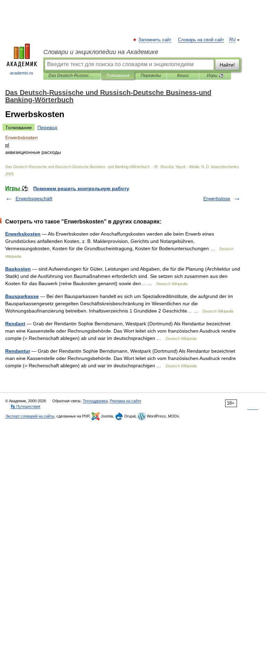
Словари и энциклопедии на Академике (100, 52)
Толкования (117, 75)
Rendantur (17, 351)
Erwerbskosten (23, 234)
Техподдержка (95, 401)
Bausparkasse (22, 296)
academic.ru (21, 73)
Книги (183, 75)
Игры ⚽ (215, 75)
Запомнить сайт (155, 39)
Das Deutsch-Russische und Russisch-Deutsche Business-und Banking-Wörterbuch (71, 75)
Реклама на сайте (125, 401)
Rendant (15, 323)
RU (232, 39)
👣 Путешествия (25, 406)
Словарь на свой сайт (201, 39)
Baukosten (18, 269)
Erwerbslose (216, 198)
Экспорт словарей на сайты (29, 416)
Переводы (151, 75)
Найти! (227, 65)
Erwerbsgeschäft (34, 198)
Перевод (47, 127)
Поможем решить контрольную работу (81, 188)
